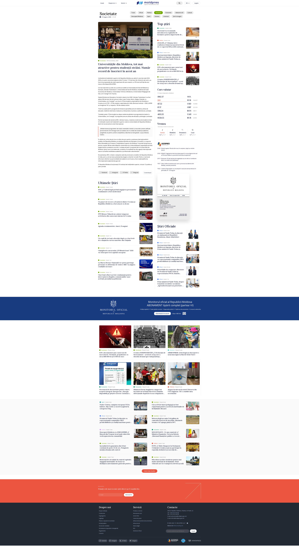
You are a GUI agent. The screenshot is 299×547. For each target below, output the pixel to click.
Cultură (189, 13)
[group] (178, 32)
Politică (149, 13)
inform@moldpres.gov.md (177, 518)
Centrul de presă (137, 518)
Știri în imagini (177, 16)
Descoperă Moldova (137, 16)
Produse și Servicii (137, 511)
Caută (193, 531)
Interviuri (166, 16)
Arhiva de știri (136, 523)
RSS (134, 528)
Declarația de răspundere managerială (108, 528)
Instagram (115, 172)
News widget (136, 526)
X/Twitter (125, 172)
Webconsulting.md (178, 525)
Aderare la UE (179, 13)
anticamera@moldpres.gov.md (178, 516)
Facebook (104, 172)
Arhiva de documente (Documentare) (142, 521)
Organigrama (102, 516)
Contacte (101, 533)
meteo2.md (170, 126)
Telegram (135, 172)
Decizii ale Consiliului (104, 526)
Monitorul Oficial (137, 531)
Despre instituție (103, 511)
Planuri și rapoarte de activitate (107, 521)
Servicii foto (136, 516)
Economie (168, 13)
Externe (157, 16)
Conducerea (102, 513)
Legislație (101, 518)
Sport (148, 16)
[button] (197, 37)
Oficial (141, 13)
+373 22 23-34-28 (174, 512)
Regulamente (102, 531)
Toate (133, 13)
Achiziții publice (102, 523)
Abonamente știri (137, 513)
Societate (108, 13)
